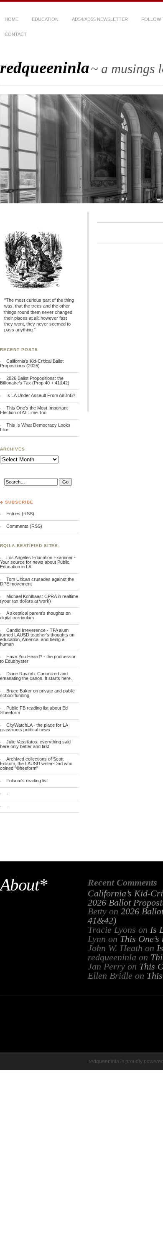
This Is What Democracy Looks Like (35, 427)
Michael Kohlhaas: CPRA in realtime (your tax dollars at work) (39, 598)
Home (11, 19)
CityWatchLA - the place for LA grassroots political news (34, 727)
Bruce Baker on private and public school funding (37, 693)
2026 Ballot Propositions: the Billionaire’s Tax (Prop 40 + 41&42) (34, 380)
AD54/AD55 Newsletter (100, 19)
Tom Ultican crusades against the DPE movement (37, 581)
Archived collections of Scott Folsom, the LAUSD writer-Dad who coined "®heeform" (36, 763)
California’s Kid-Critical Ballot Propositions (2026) (32, 363)
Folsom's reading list (27, 780)
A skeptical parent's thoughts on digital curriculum (35, 615)
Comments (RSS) (24, 526)
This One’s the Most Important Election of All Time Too (34, 410)
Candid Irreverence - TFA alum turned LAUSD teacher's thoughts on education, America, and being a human (37, 637)
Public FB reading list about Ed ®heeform (34, 710)
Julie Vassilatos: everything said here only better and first (35, 744)
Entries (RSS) (20, 513)
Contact (16, 34)
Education (45, 19)
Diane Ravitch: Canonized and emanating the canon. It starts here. (36, 676)
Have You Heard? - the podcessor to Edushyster (38, 659)
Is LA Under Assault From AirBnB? (40, 395)
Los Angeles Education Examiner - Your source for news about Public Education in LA (38, 562)
